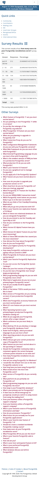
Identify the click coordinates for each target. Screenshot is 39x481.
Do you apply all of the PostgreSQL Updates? (19, 175)
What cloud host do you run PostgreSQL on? (19, 186)
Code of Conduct (15, 469)
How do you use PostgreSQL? (14, 243)
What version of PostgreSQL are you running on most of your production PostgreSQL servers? (19, 296)
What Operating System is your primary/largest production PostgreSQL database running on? (17, 312)
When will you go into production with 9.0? (19, 207)
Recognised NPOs (9, 32)
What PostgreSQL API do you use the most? (19, 434)
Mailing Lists (7, 25)
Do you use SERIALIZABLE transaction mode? (19, 195)
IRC (4, 28)
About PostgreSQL (30, 469)
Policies (4, 469)
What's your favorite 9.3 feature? (15, 168)
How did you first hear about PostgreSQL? (18, 241)
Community (7, 21)
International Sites (10, 37)
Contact (20, 471)
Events (5, 35)
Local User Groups (9, 30)
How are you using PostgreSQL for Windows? (19, 360)
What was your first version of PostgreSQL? (19, 269)
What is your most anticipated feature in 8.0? (19, 443)
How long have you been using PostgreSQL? (19, 367)
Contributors (7, 23)
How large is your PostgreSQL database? (18, 388)
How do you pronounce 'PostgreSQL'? (17, 413)
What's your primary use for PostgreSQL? (18, 390)
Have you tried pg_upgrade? (13, 188)
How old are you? (9, 441)
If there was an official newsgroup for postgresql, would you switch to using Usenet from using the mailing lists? (20, 395)
